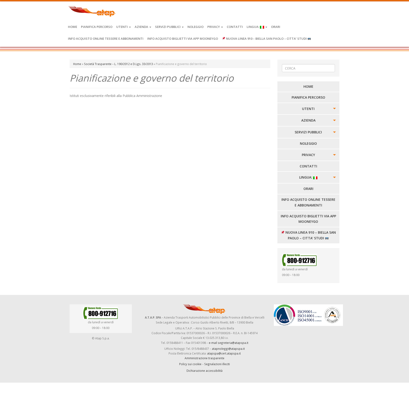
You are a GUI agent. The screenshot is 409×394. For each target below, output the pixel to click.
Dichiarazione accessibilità (204, 370)
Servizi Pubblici (168, 27)
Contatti (235, 27)
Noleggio (195, 27)
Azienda (142, 27)
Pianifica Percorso (96, 27)
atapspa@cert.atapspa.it (224, 353)
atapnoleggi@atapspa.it (228, 348)
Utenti (122, 27)
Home (72, 27)
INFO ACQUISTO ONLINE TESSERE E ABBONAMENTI (105, 38)
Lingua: (253, 27)
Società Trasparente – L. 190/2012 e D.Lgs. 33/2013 (118, 64)
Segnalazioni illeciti (217, 364)
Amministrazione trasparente (204, 358)
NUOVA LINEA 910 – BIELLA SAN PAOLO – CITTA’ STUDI (266, 38)
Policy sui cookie (190, 364)
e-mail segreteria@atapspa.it (228, 343)
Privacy (214, 27)
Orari (275, 27)
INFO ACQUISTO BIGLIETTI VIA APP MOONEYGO (182, 38)
